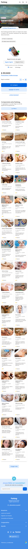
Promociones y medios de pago (9, 75)
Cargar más (14, 466)
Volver (4, 6)
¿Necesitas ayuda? (14, 505)
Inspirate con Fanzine (6, 515)
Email (11, 67)
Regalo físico (19, 62)
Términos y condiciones (7, 542)
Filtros (14, 108)
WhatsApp (17, 67)
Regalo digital (9, 62)
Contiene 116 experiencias (9, 28)
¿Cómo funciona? (14, 94)
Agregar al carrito (14, 89)
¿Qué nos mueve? (5, 513)
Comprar (15, 85)
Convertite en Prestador (7, 518)
